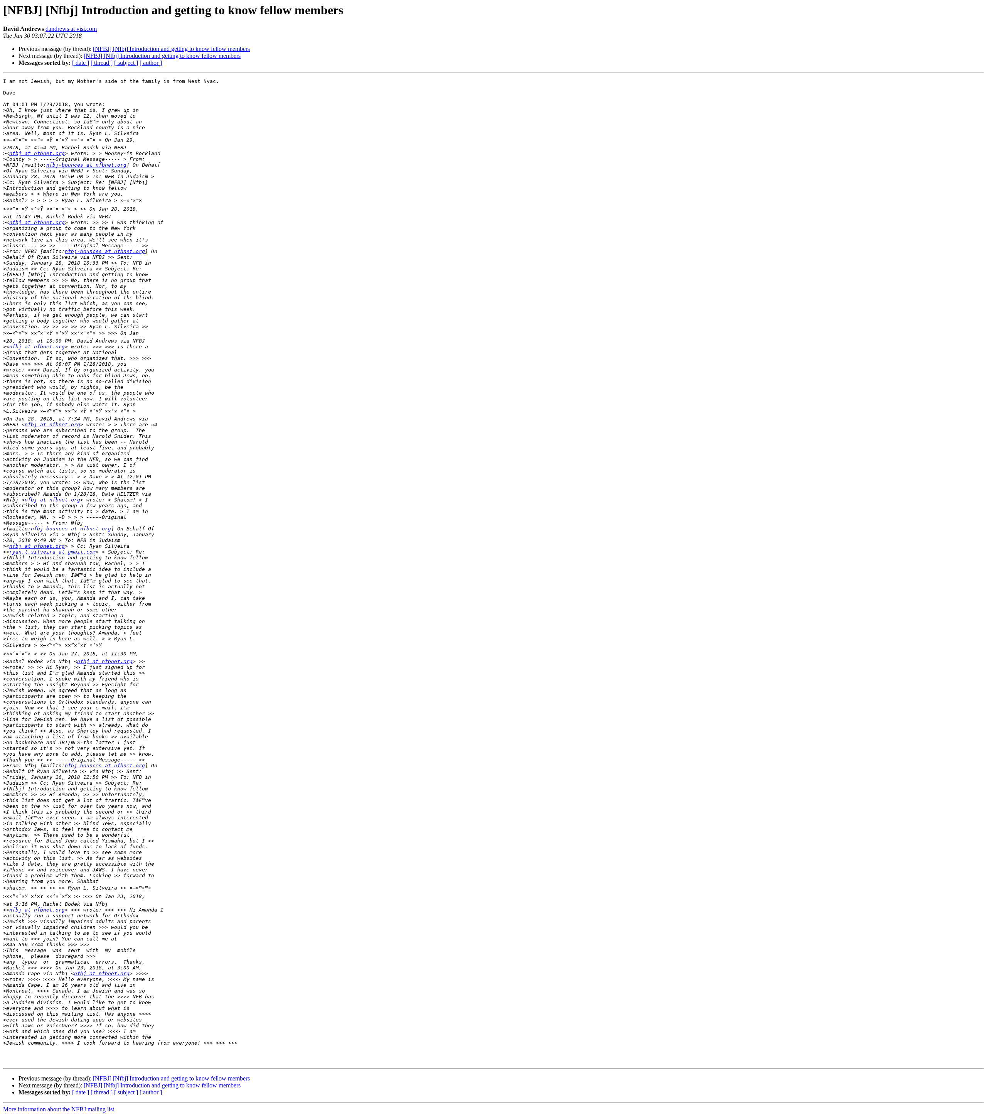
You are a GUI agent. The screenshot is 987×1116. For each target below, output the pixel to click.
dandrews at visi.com (71, 28)
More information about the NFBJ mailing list (58, 1109)
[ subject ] (126, 62)
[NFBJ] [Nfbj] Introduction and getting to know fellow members (171, 49)
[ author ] (151, 62)
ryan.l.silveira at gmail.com (52, 552)
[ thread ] (102, 62)
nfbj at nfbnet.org (37, 153)
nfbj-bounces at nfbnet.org (86, 165)
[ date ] (80, 62)
